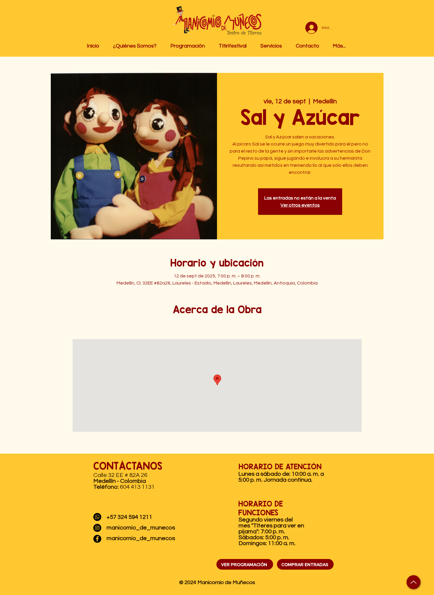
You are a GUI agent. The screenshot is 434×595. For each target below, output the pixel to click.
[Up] (413, 582)
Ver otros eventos (300, 205)
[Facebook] (97, 539)
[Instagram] (97, 528)
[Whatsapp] (97, 517)
